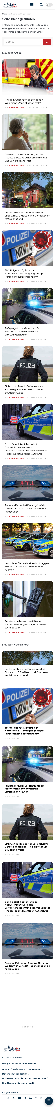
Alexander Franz (17, 108)
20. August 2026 (35, 108)
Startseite (6, 14)
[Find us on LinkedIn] (30, 1098)
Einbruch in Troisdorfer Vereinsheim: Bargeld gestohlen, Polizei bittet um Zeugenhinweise (25, 389)
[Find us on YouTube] (19, 1098)
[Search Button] (41, 4)
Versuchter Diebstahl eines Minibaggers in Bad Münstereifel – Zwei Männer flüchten (27, 566)
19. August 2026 (35, 224)
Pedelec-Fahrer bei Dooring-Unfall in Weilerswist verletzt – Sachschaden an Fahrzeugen (26, 508)
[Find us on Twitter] (13, 1098)
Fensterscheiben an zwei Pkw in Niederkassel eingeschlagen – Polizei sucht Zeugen (25, 624)
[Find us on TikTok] (25, 1098)
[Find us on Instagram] (8, 1098)
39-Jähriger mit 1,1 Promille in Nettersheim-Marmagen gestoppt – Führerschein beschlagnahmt (25, 273)
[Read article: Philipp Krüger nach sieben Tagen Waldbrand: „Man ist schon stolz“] (27, 77)
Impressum (34, 1069)
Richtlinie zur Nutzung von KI (18, 1083)
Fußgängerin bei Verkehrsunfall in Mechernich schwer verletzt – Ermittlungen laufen (23, 331)
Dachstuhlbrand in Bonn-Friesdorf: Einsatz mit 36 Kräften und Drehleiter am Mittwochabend (27, 215)
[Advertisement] (27, 1005)
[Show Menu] (31, 4)
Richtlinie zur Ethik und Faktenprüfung (24, 1078)
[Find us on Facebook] (3, 1098)
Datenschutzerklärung (15, 1074)
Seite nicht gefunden (22, 14)
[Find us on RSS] (41, 1098)
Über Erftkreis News (13, 1069)
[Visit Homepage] (9, 4)
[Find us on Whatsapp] (36, 1098)
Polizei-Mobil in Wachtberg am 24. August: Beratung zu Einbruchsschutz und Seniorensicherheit (26, 157)
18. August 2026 (35, 516)
